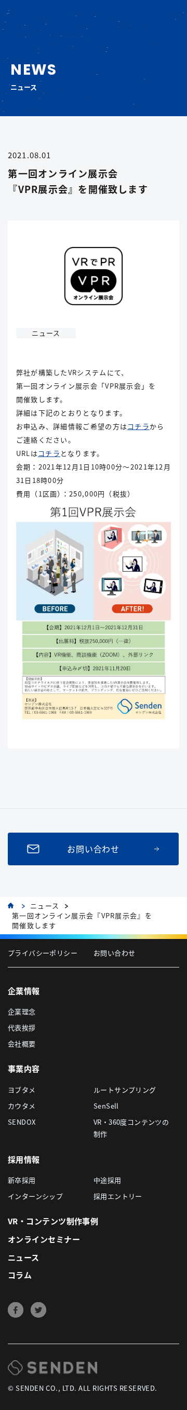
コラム (20, 1274)
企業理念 (22, 1011)
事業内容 (24, 1068)
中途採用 (108, 1180)
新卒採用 (22, 1180)
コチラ (138, 426)
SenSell (106, 1106)
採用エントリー (118, 1196)
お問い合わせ (94, 848)
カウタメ (22, 1106)
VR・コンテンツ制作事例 (53, 1220)
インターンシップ (35, 1196)
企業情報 (24, 990)
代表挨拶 (22, 1027)
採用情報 (24, 1159)
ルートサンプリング (125, 1090)
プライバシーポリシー (42, 953)
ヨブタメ (22, 1090)
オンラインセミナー (44, 1239)
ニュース (44, 905)
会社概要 (22, 1043)
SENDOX (21, 1122)
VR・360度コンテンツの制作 (131, 1128)
